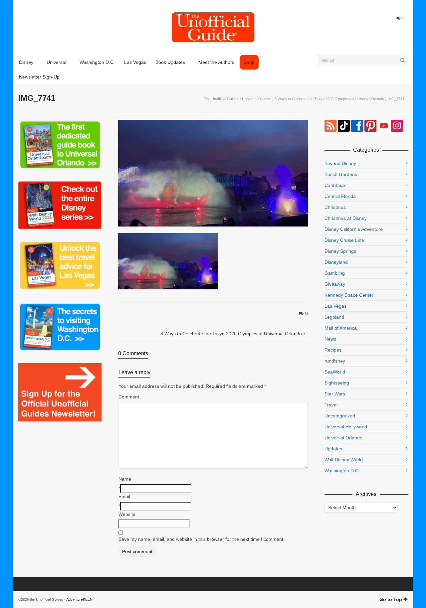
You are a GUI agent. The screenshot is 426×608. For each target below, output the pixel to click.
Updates (333, 448)
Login (398, 17)
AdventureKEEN (79, 599)
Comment (128, 396)
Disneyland (336, 262)
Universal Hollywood (345, 426)
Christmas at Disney (345, 218)
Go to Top (390, 599)
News (330, 339)
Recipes (332, 350)
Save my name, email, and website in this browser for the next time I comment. (201, 539)
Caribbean (335, 185)
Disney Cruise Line (344, 240)
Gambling (334, 273)
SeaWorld (334, 372)
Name (124, 479)
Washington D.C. (342, 470)
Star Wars (334, 393)
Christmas (335, 207)
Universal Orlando (256, 99)
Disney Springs (340, 251)
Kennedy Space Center (348, 295)
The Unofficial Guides (221, 99)
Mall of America (340, 328)
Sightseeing (336, 382)
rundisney (334, 361)
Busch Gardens (340, 174)
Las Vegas (335, 306)
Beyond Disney (340, 163)
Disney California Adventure (353, 229)
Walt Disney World (343, 459)
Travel (330, 404)
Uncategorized (339, 415)
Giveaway (334, 284)
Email (124, 496)
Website (126, 514)
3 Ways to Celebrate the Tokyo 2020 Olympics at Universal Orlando (329, 99)
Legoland (334, 317)
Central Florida (340, 196)
